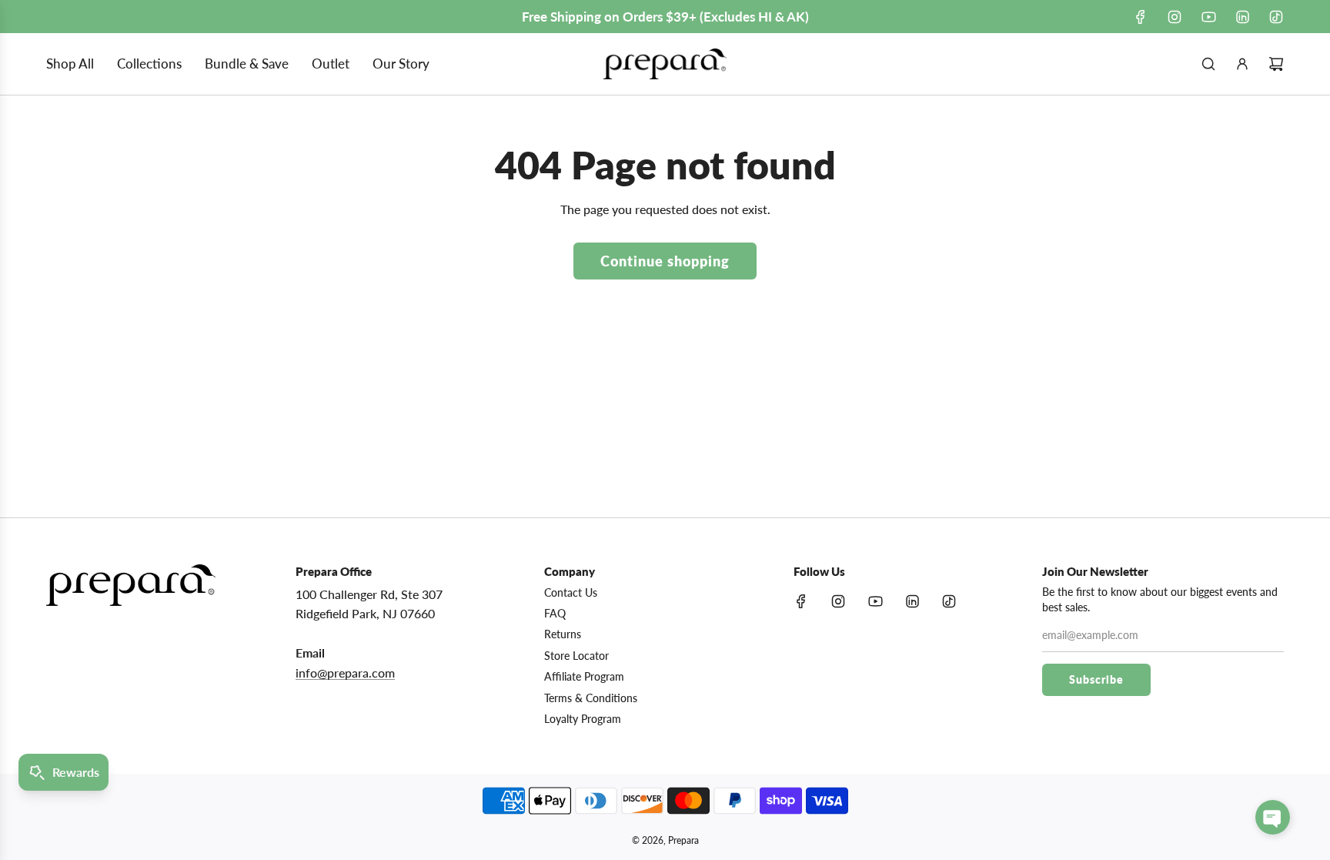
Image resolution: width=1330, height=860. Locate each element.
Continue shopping (665, 261)
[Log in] (1242, 64)
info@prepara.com (345, 672)
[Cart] (1276, 64)
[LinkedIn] (1242, 17)
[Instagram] (1174, 17)
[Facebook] (1141, 17)
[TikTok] (1276, 17)
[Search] (1208, 64)
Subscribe (1096, 679)
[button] (1272, 817)
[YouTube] (1208, 17)
